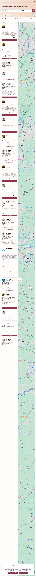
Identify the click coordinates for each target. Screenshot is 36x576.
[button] (30, 287)
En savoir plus (13, 35)
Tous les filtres (5, 18)
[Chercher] (33, 10)
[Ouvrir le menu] (34, 1)
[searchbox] (9, 11)
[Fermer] (33, 565)
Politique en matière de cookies (23, 570)
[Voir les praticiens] (9, 259)
